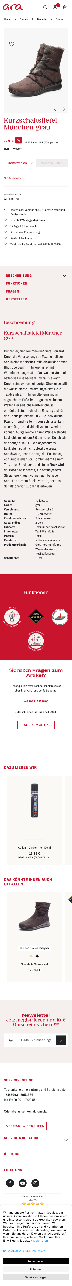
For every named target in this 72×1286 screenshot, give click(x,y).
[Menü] (35, 7)
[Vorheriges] (55, 109)
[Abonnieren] (61, 1040)
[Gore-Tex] (36, 617)
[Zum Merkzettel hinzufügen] (11, 44)
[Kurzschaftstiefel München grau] (36, 70)
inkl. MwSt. (13, 149)
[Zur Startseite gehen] (13, 7)
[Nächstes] (64, 109)
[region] (36, 70)
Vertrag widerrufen (25, 1126)
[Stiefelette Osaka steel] (34, 917)
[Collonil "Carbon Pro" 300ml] (34, 801)
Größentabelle (12, 178)
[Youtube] (23, 1183)
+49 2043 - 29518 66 (35, 701)
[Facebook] (10, 1183)
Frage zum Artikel (36, 725)
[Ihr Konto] (55, 7)
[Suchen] (45, 7)
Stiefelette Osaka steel (34, 964)
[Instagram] (35, 1183)
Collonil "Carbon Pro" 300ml (34, 847)
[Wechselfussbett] (36, 641)
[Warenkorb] (65, 7)
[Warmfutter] (60, 617)
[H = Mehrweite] (12, 617)
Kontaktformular (37, 1111)
